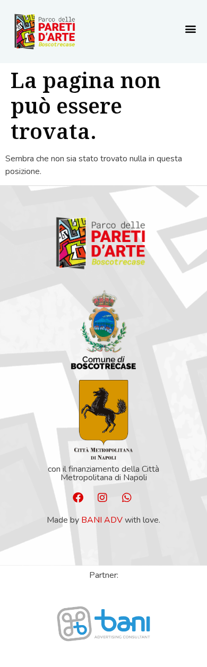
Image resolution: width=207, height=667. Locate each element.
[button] (190, 29)
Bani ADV (102, 520)
